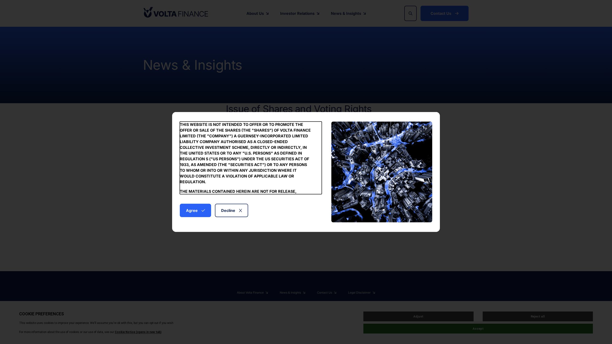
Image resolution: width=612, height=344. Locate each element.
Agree (192, 210)
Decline (228, 210)
